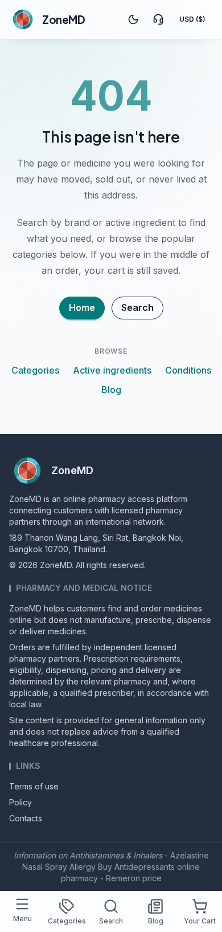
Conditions (188, 370)
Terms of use (34, 786)
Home (82, 307)
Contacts (25, 818)
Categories (35, 370)
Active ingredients (112, 370)
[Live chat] (158, 19)
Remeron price (134, 878)
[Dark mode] (133, 19)
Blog (111, 389)
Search (137, 307)
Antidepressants (144, 867)
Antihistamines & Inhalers (115, 855)
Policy (20, 802)
